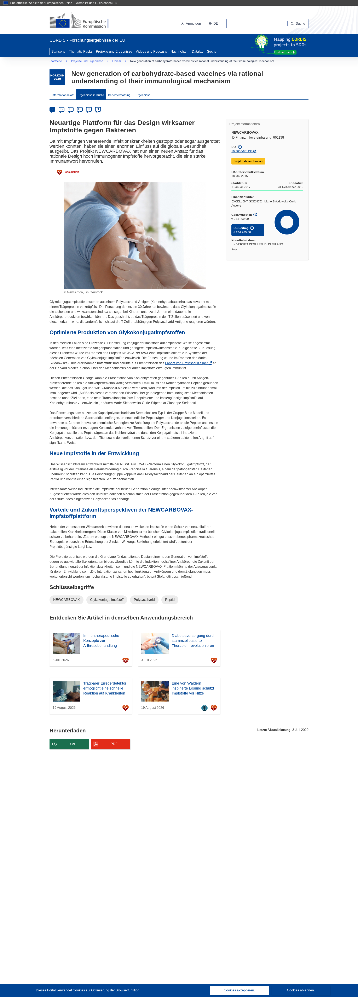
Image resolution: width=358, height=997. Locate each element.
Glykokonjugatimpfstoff (106, 599)
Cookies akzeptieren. (239, 990)
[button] (213, 23)
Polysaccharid (144, 599)
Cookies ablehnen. (301, 990)
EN (61, 109)
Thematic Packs (80, 51)
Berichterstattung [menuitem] (119, 95)
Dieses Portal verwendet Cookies (61, 990)
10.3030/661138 (242, 151)
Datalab (197, 51)
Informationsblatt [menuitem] (63, 95)
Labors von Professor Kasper (187, 363)
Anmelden (193, 23)
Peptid (170, 599)
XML (72, 744)
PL (98, 109)
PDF (114, 744)
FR (79, 109)
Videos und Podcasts (151, 51)
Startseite (58, 51)
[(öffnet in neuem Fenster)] (83, 20)
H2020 (116, 61)
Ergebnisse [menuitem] (143, 95)
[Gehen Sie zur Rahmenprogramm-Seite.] (57, 77)
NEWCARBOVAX (66, 599)
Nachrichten (179, 51)
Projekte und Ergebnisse (114, 51)
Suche (211, 51)
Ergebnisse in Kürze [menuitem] (91, 95)
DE (52, 109)
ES (70, 109)
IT (89, 109)
